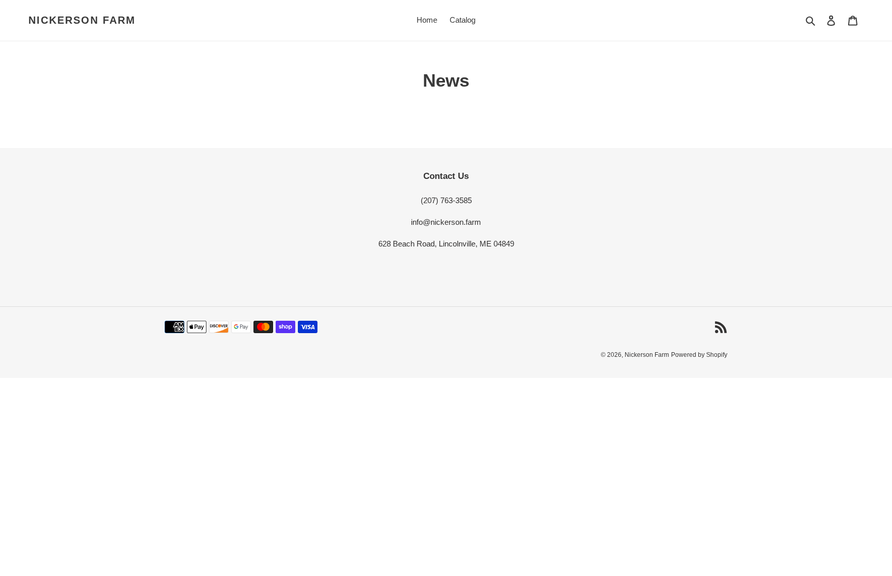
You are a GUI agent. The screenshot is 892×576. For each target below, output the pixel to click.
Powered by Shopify (699, 354)
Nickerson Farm (82, 20)
